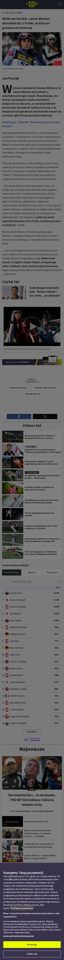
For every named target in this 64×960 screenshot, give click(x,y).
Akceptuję (32, 944)
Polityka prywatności (22, 908)
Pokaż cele (32, 953)
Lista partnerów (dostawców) (18, 936)
